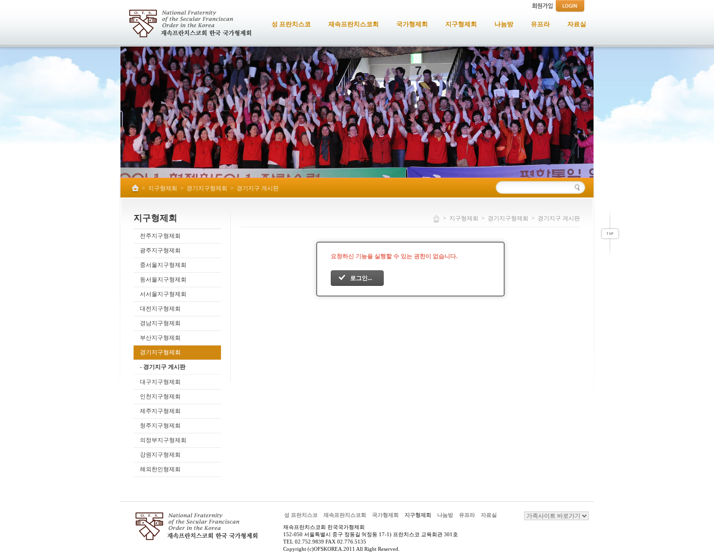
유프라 (467, 515)
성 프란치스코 (301, 515)
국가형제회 (385, 515)
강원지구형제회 (160, 454)
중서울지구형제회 (163, 265)
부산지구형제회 (160, 337)
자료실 (489, 515)
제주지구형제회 (160, 411)
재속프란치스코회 (344, 515)
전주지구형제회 (160, 235)
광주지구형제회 (160, 250)
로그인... (361, 278)
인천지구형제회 (160, 396)
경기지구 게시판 (258, 188)
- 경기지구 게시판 (163, 366)
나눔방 (445, 515)
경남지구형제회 (160, 323)
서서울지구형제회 (163, 294)
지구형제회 (162, 188)
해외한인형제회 (160, 469)
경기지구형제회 (207, 188)
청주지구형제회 (160, 425)
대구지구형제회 (160, 382)
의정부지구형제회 (163, 440)
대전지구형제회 (160, 308)
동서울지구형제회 (163, 279)
